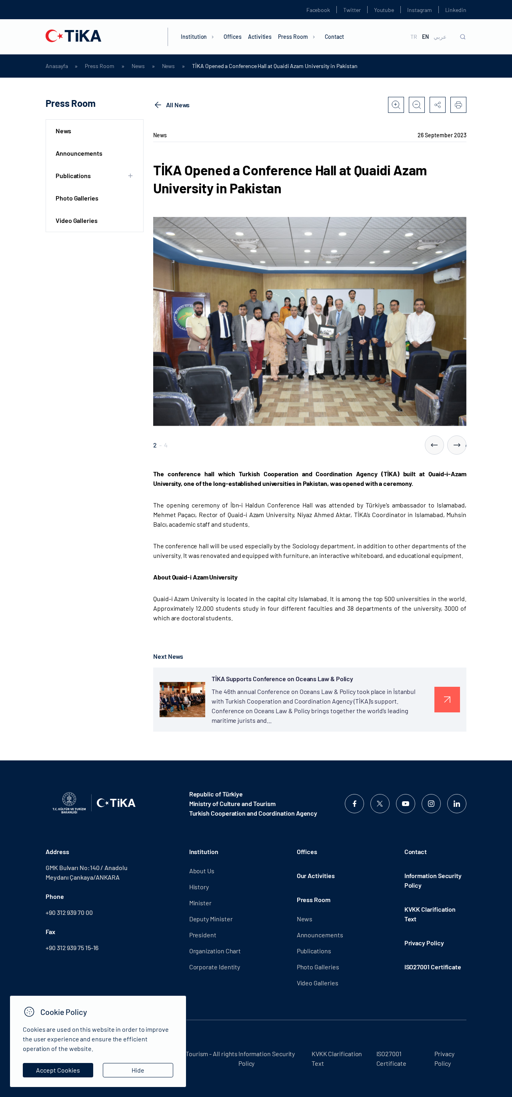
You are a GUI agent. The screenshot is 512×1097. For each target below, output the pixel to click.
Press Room (293, 36)
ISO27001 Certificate (432, 967)
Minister (200, 902)
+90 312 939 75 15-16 (72, 947)
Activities (260, 36)
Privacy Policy (424, 943)
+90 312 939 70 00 (69, 912)
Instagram (419, 9)
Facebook (318, 9)
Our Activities (316, 875)
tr (413, 37)
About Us (201, 870)
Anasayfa (57, 66)
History (199, 886)
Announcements (79, 153)
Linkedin (455, 9)
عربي (440, 37)
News (138, 66)
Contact (334, 36)
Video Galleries (77, 220)
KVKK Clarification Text (430, 914)
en (425, 37)
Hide (138, 1070)
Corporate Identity (214, 967)
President (202, 935)
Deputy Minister (211, 919)
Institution (194, 36)
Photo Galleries (77, 198)
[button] (434, 445)
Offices (233, 36)
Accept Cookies (58, 1070)
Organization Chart (215, 951)
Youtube (384, 9)
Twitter (352, 9)
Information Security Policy (433, 880)
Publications (314, 951)
